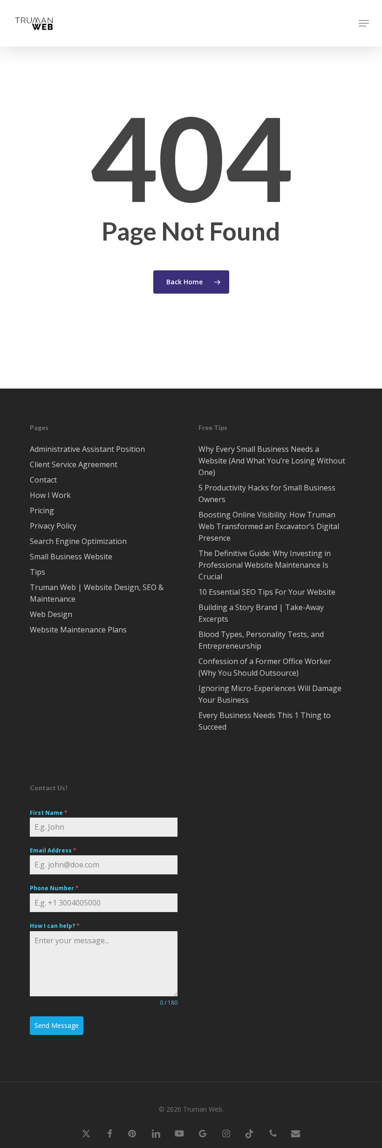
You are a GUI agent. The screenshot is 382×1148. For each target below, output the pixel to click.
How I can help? (55, 926)
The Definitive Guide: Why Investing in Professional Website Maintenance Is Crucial (264, 565)
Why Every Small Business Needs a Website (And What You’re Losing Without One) (271, 460)
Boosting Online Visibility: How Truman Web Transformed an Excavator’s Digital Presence (268, 526)
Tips (37, 572)
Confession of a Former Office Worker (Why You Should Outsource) (264, 667)
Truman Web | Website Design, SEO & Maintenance (97, 593)
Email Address (53, 850)
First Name (49, 813)
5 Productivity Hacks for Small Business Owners (266, 493)
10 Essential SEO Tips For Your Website (266, 592)
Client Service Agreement (73, 464)
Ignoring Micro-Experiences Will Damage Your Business (269, 694)
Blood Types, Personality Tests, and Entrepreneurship (261, 640)
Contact (43, 480)
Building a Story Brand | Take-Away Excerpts (261, 613)
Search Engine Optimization (78, 541)
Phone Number (54, 888)
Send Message (56, 1025)
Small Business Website (71, 556)
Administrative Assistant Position (87, 449)
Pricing (42, 510)
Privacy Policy (53, 526)
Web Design (51, 614)
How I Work (50, 495)
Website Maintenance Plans (78, 629)
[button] (364, 23)
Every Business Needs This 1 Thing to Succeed (264, 721)
